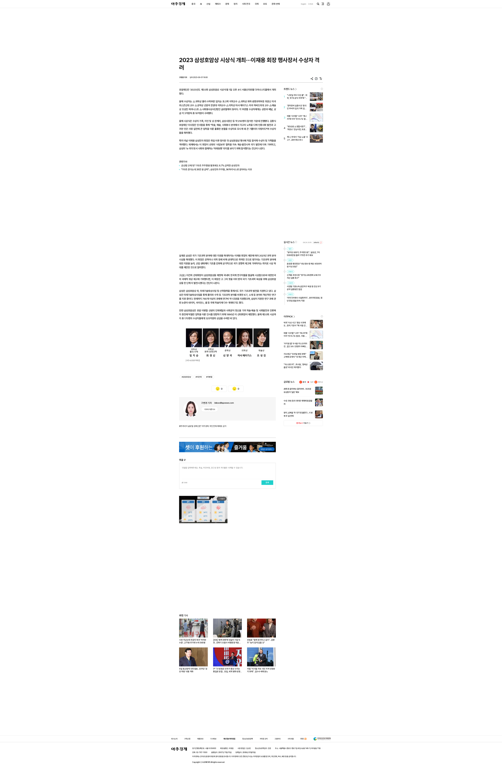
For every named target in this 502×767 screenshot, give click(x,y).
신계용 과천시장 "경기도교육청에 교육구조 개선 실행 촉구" (304, 276)
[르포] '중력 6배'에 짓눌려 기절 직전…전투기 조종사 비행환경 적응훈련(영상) (227, 641)
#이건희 (199, 377)
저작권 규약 (264, 739)
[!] (322, 89)
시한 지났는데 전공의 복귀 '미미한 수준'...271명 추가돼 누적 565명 (192, 641)
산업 (208, 4)
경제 (227, 4)
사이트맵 (291, 739)
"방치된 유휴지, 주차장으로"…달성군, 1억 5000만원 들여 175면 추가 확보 (303, 253)
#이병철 (209, 377)
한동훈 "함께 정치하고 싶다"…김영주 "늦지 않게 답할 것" (261, 641)
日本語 (310, 4)
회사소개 (174, 739)
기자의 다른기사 (209, 409)
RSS (302, 739)
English (303, 4)
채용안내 (200, 739)
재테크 (218, 4)
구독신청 (187, 739)
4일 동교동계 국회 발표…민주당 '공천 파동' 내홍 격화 (193, 670)
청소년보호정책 (247, 739)
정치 (235, 4)
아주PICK (288, 316)
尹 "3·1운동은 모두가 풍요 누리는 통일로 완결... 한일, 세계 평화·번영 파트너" (226, 670)
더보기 (296, 424)
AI (201, 4)
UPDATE (317, 242)
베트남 (320, 382)
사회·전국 (246, 4)
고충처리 (278, 739)
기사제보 (213, 739)
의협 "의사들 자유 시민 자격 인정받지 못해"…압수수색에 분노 (261, 670)
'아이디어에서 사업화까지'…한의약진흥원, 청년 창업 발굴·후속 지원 (304, 299)
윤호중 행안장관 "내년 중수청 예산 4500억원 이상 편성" (304, 265)
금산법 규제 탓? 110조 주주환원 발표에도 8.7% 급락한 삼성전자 (210, 165)
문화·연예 (276, 4)
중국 (193, 4)
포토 (265, 4)
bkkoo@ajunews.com (224, 403)
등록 (267, 482)
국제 (257, 4)
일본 (312, 382)
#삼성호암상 (186, 377)
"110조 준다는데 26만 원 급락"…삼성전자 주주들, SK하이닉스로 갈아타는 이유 (216, 169)
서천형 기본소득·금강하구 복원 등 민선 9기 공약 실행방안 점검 (304, 288)
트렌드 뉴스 (289, 89)
